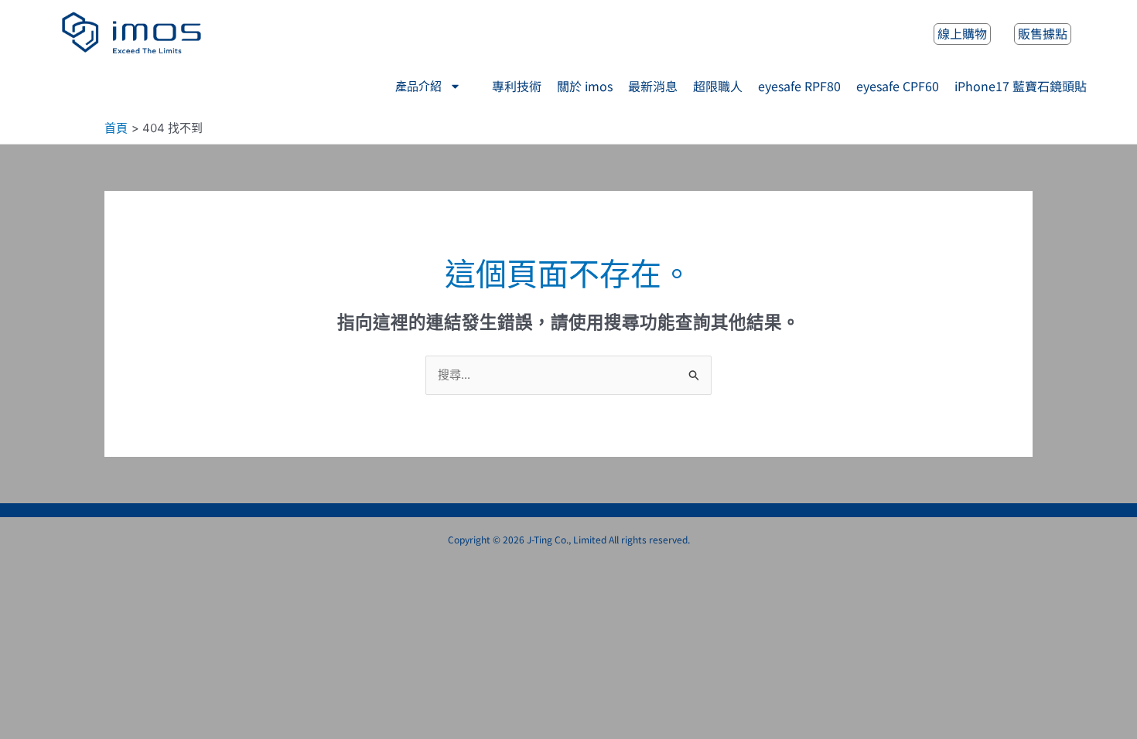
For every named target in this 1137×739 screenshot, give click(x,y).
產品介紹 (418, 87)
